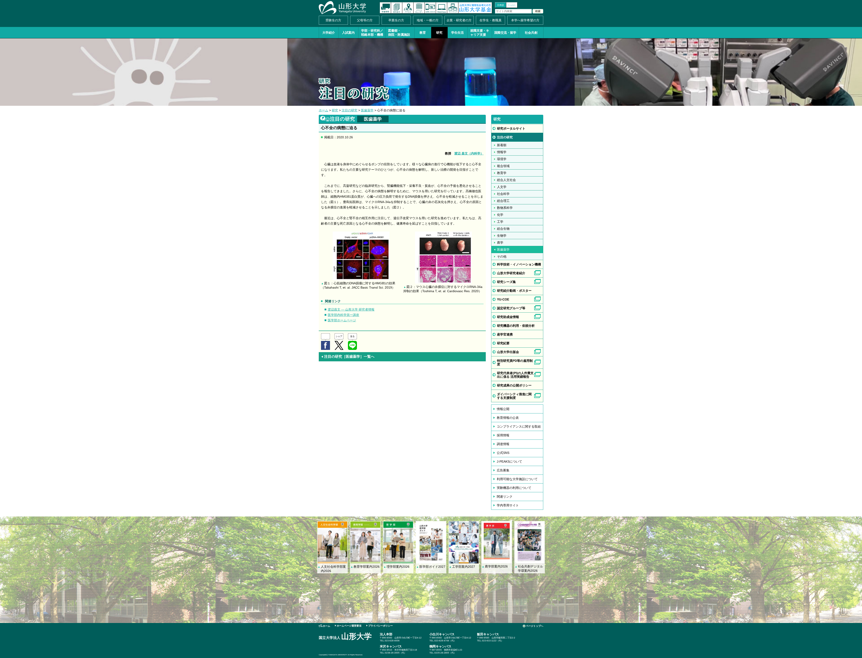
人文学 (501, 187)
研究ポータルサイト (511, 128)
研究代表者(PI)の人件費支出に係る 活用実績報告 (515, 374)
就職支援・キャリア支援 (479, 32)
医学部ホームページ (342, 320)
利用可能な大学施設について (517, 479)
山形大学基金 (475, 7)
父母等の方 (365, 20)
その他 (501, 256)
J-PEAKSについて (509, 461)
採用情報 (503, 435)
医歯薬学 (367, 110)
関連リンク (504, 496)
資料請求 (396, 7)
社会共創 (531, 32)
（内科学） (469, 153)
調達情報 (503, 444)
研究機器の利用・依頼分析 (516, 325)
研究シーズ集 (506, 282)
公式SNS (503, 453)
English (512, 5)
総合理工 (503, 201)
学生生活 (457, 32)
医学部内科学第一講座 (343, 315)
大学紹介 (328, 32)
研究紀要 (503, 343)
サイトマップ (452, 7)
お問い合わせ (430, 7)
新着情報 (385, 7)
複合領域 (503, 166)
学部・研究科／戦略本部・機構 (372, 32)
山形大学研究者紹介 (511, 273)
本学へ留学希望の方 (525, 20)
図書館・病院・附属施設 (399, 32)
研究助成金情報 (508, 317)
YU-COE (503, 299)
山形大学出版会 (508, 352)
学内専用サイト (508, 505)
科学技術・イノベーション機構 (519, 264)
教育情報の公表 (508, 418)
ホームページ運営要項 (349, 625)
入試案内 (348, 32)
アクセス (407, 7)
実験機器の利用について (514, 488)
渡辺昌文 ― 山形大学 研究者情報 (351, 309)
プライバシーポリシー (380, 625)
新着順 (501, 145)
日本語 (500, 5)
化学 (500, 214)
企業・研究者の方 (459, 20)
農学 (500, 242)
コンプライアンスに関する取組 (519, 426)
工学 (500, 221)
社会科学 (503, 194)
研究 (439, 32)
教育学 (501, 173)
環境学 (501, 159)
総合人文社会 (506, 180)
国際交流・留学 (505, 32)
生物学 (501, 235)
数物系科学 (505, 208)
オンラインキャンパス (441, 7)
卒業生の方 (396, 20)
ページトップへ (534, 626)
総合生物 (503, 228)
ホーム (323, 110)
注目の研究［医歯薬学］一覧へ (347, 356)
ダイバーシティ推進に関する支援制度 (514, 396)
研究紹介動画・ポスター (514, 290)
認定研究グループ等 (511, 308)
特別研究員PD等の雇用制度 (515, 362)
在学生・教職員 (490, 20)
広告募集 (503, 470)
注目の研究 (349, 110)
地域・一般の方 (428, 20)
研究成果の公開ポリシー (514, 385)
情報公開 (503, 409)
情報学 (501, 152)
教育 (423, 32)
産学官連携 (505, 334)
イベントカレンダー (419, 7)
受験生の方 (333, 20)
